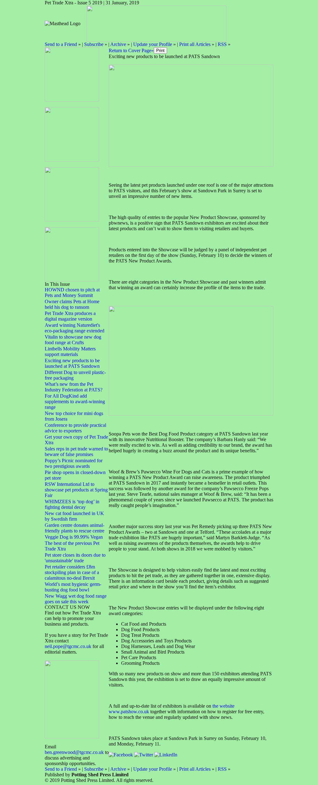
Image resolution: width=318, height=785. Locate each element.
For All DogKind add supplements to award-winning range (75, 401)
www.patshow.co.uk (129, 711)
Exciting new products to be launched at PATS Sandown (72, 363)
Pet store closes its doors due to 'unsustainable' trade (75, 557)
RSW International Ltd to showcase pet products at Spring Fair (76, 489)
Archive (118, 44)
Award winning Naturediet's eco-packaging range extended (74, 327)
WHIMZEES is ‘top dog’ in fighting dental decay (72, 504)
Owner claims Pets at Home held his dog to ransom (72, 304)
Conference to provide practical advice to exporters (75, 427)
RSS (222, 44)
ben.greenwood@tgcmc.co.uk (74, 752)
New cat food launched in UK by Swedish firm (74, 516)
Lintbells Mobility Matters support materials (70, 351)
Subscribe (93, 44)
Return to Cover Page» (131, 50)
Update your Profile (152, 44)
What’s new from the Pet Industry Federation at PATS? (73, 386)
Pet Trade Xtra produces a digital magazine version (70, 316)
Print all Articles (195, 44)
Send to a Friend (61, 44)
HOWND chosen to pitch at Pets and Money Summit (72, 292)
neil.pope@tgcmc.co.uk (69, 646)
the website (223, 706)
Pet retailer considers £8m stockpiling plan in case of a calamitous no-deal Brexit (72, 572)
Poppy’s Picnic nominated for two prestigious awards (73, 463)
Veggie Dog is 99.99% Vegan (74, 537)
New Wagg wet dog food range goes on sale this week (76, 598)
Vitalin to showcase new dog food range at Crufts (73, 339)
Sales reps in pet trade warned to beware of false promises (76, 451)
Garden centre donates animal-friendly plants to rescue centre (74, 528)
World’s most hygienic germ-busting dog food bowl (73, 587)
